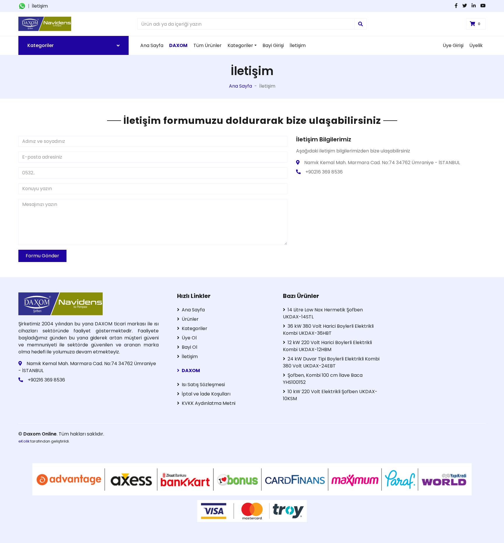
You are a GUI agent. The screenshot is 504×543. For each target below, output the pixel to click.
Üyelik (476, 45)
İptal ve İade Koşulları (206, 394)
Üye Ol (189, 337)
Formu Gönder (42, 255)
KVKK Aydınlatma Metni (208, 403)
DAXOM (191, 370)
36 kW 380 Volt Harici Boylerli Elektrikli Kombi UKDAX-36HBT (328, 329)
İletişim (40, 6)
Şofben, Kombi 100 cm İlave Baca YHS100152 (323, 379)
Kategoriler (240, 45)
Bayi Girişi (273, 45)
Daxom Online (40, 434)
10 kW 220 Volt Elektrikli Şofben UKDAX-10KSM (330, 395)
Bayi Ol (189, 347)
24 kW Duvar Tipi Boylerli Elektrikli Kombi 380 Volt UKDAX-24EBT (331, 362)
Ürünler (190, 319)
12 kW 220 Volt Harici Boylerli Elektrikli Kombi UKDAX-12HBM (327, 346)
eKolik (23, 441)
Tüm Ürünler (207, 45)
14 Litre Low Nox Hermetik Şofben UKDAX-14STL (323, 313)
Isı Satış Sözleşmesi (203, 384)
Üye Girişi (453, 45)
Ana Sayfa (151, 45)
